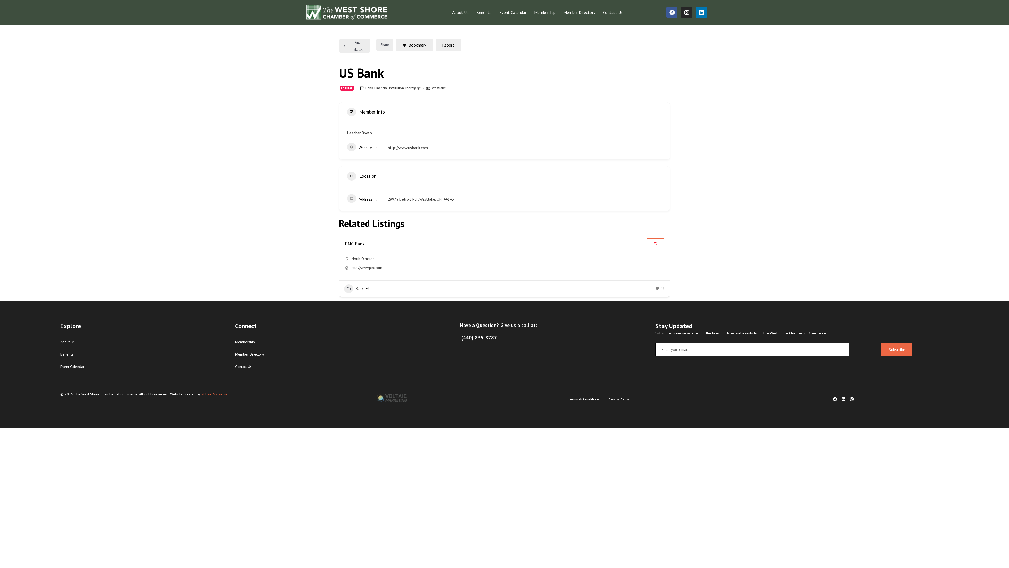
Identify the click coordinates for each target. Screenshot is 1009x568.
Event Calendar (512, 12)
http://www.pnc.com (367, 267)
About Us (460, 12)
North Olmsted (363, 258)
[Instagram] (686, 12)
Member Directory (579, 12)
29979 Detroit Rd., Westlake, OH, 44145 (421, 199)
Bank (369, 87)
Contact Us (613, 12)
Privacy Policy (618, 399)
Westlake (439, 87)
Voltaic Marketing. (215, 394)
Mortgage (413, 87)
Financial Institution (389, 87)
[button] (343, 267)
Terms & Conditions (583, 399)
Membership (544, 12)
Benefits (483, 12)
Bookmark (417, 45)
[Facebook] (671, 12)
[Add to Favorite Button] (655, 243)
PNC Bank (354, 244)
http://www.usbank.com (408, 147)
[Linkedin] (701, 12)
